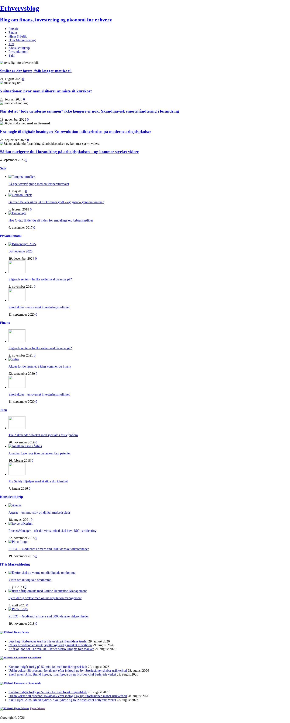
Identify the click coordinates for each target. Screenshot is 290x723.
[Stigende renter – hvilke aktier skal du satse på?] (16, 272)
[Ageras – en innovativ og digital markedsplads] (14, 505)
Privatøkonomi (18, 51)
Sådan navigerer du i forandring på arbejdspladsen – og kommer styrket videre (69, 151)
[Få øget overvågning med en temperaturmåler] (21, 176)
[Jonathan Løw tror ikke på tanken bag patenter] (25, 446)
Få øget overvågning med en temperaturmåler (38, 184)
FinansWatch (34, 657)
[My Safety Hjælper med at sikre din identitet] (16, 474)
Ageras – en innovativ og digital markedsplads (39, 512)
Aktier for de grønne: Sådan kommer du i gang (39, 366)
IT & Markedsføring (22, 40)
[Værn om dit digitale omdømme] (41, 572)
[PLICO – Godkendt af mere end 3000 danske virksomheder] (18, 541)
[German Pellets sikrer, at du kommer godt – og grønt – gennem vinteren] (20, 195)
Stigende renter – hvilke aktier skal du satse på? (40, 279)
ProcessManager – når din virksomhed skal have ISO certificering (52, 530)
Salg (11, 55)
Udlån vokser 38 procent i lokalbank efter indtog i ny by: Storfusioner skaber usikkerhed (67, 670)
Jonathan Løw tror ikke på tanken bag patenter (39, 453)
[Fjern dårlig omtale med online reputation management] (47, 591)
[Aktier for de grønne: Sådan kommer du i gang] (13, 359)
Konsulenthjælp (19, 48)
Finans (12, 32)
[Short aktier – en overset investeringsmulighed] (16, 300)
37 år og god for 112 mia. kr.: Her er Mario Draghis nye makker (51, 649)
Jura (11, 44)
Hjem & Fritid (17, 36)
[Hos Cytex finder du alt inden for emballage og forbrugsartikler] (17, 213)
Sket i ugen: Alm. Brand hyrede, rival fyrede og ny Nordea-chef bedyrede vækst (62, 674)
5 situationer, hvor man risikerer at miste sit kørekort (46, 91)
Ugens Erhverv (37, 708)
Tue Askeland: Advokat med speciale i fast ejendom (43, 435)
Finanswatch (34, 683)
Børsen (25, 632)
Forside (13, 29)
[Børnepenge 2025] (22, 244)
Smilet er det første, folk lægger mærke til (36, 71)
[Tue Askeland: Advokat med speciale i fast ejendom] (16, 428)
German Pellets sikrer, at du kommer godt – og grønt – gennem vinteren (56, 202)
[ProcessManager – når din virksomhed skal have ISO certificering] (20, 523)
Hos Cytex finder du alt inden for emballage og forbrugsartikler (50, 220)
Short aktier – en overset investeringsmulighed (39, 307)
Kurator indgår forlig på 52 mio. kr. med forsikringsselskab (47, 667)
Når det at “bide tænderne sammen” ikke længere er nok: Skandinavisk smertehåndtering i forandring (89, 111)
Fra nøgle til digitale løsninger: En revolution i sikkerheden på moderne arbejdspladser (75, 131)
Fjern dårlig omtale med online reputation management (45, 598)
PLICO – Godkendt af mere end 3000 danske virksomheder (48, 549)
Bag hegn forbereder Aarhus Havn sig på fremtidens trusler (47, 641)
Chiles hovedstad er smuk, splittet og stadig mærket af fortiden (50, 645)
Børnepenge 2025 (20, 251)
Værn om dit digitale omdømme (29, 580)
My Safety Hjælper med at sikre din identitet (38, 481)
